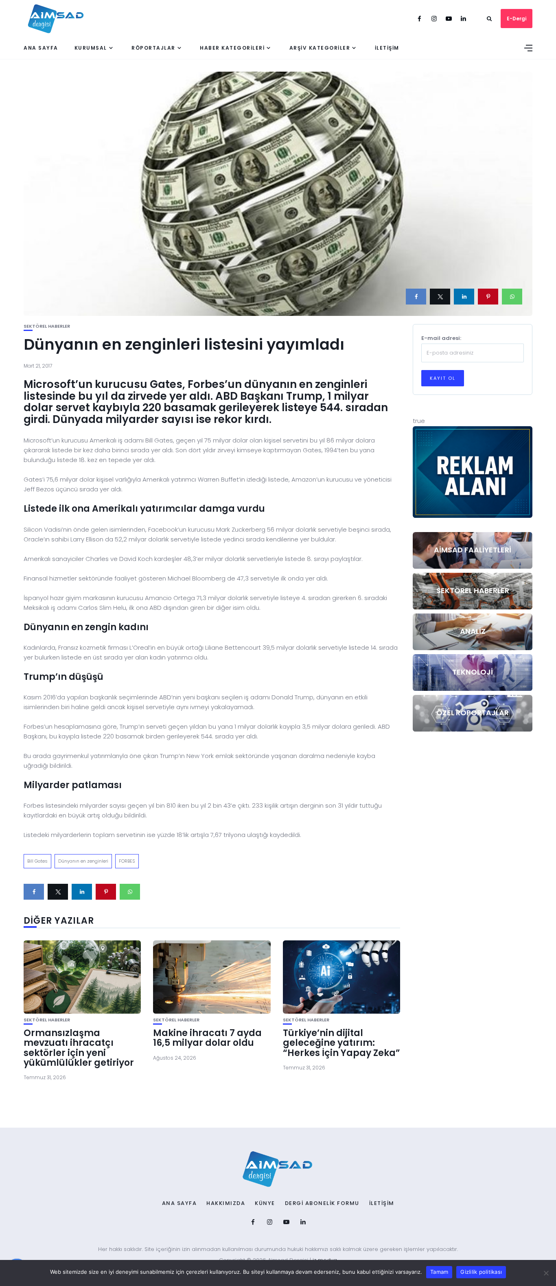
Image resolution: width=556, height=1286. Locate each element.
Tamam (439, 1271)
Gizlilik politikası (481, 1271)
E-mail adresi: (441, 338)
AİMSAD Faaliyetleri (472, 550)
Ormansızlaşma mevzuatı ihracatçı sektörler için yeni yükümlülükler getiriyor (79, 1048)
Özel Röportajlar (472, 713)
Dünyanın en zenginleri (83, 861)
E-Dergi (516, 18)
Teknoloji (472, 672)
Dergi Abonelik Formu (322, 1203)
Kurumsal (90, 47)
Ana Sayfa (41, 47)
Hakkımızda (225, 1203)
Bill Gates (37, 861)
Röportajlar (153, 47)
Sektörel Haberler (47, 326)
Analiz (473, 631)
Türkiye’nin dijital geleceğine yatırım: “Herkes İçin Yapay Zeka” (341, 1043)
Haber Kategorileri (232, 47)
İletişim (387, 47)
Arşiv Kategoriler (319, 47)
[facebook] (416, 297)
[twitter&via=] (440, 297)
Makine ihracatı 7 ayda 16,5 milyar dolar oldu (207, 1038)
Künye (265, 1203)
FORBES (127, 861)
